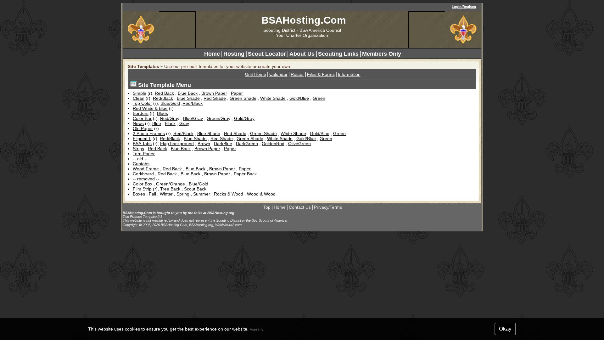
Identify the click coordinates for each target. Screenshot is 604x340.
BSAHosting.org (220, 213)
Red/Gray (169, 118)
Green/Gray (218, 118)
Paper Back (245, 173)
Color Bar (142, 118)
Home (212, 54)
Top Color (142, 103)
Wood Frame (146, 168)
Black (170, 123)
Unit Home (255, 74)
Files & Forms (321, 74)
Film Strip (142, 188)
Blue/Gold (170, 103)
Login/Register (464, 6)
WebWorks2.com (228, 225)
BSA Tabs (142, 143)
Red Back (164, 93)
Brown (204, 143)
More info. (257, 329)
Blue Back (188, 93)
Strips (138, 148)
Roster (297, 74)
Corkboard (143, 173)
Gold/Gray (244, 118)
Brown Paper (214, 93)
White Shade (273, 98)
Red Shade (215, 98)
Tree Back (170, 188)
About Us (302, 54)
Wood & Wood (261, 193)
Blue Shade (188, 98)
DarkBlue (223, 143)
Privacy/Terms (328, 207)
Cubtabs (141, 163)
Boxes (139, 193)
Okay (505, 329)
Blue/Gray (193, 118)
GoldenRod (273, 143)
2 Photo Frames (149, 133)
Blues (162, 113)
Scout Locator (267, 54)
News (138, 123)
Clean (138, 98)
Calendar (278, 74)
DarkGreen (247, 143)
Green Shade (243, 98)
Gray (184, 123)
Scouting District (279, 30)
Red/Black (163, 98)
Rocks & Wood (228, 193)
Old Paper (143, 128)
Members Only (381, 54)
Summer (201, 193)
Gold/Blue (299, 98)
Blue (156, 123)
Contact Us (300, 207)
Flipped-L (142, 138)
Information (349, 74)
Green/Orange (170, 183)
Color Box (142, 183)
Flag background (177, 143)
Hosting (233, 54)
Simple (139, 93)
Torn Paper (144, 153)
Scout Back (195, 188)
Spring (182, 193)
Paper (237, 93)
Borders (140, 113)
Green (319, 98)
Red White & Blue (150, 108)
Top (267, 207)
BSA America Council (320, 30)
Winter (166, 193)
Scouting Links (338, 54)
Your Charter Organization (302, 35)
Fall (152, 193)
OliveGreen (299, 143)
